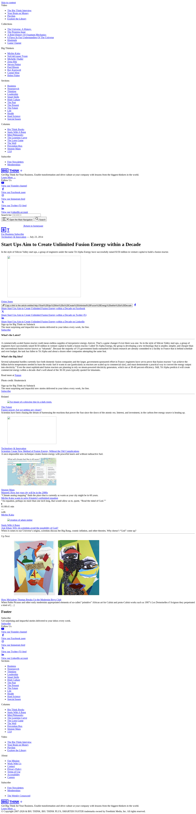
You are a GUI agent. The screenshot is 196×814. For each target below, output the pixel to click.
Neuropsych (13, 88)
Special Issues (14, 119)
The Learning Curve (17, 137)
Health (10, 113)
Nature (18, 375)
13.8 (9, 151)
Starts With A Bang (16, 132)
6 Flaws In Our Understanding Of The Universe (30, 37)
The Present (13, 105)
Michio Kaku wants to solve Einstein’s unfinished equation (29, 498)
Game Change (14, 43)
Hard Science (13, 116)
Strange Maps (14, 148)
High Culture (13, 99)
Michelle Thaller (15, 59)
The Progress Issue (16, 32)
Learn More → (8, 177)
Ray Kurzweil (14, 70)
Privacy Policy (14, 769)
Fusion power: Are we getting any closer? (21, 410)
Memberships (13, 164)
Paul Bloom (13, 67)
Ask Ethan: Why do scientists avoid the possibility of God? (29, 528)
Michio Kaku (13, 53)
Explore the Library (16, 18)
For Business (7, 234)
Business (11, 86)
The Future (12, 108)
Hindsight (12, 40)
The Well (11, 143)
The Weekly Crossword (18, 795)
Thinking (11, 91)
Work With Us (14, 763)
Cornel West (13, 72)
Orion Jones (7, 301)
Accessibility (13, 774)
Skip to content (8, 2)
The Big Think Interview (19, 10)
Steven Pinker (14, 64)
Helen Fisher (13, 75)
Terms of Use (13, 771)
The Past (11, 102)
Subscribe (19, 234)
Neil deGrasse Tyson (17, 56)
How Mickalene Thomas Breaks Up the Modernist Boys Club (31, 599)
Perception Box (14, 146)
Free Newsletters (15, 162)
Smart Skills (13, 97)
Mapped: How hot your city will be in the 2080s (24, 492)
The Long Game (15, 140)
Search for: (6, 215)
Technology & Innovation (13, 237)
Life (9, 110)
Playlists (11, 16)
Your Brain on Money (18, 13)
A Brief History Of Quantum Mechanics (26, 34)
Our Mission (13, 760)
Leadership (12, 94)
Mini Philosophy (15, 135)
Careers (11, 777)
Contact (11, 766)
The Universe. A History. (19, 29)
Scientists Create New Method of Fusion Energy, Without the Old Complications (40, 451)
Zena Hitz (12, 61)
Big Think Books (15, 129)
